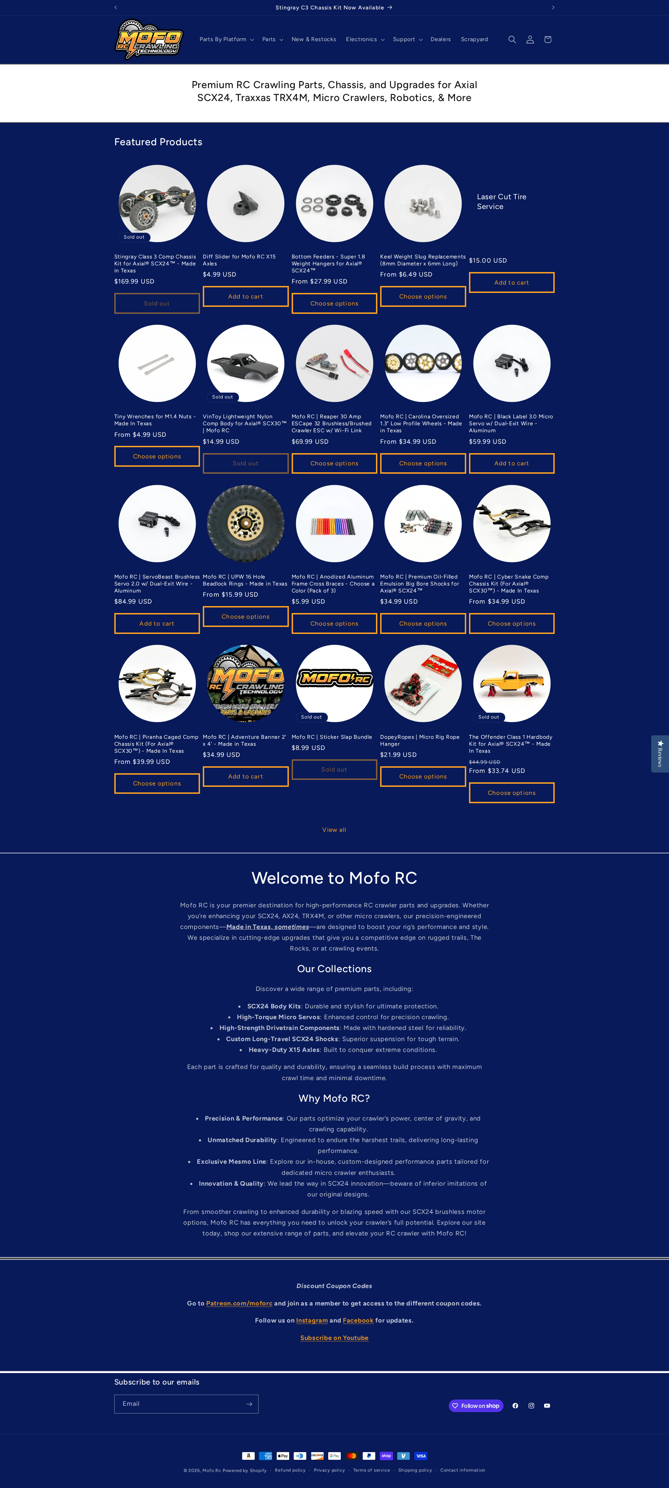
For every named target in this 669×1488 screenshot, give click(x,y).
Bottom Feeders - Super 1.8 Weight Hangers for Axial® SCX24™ (329, 263)
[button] (226, 39)
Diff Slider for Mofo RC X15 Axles (239, 260)
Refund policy (290, 1470)
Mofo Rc (211, 1470)
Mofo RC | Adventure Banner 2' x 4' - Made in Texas (244, 740)
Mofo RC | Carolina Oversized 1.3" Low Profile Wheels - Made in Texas (421, 423)
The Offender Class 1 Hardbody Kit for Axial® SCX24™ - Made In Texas (511, 744)
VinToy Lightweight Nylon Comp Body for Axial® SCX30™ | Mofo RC (245, 423)
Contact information (462, 1470)
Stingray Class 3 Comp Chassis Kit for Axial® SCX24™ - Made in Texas (155, 263)
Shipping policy (415, 1470)
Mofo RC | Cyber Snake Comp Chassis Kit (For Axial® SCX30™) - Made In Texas (509, 583)
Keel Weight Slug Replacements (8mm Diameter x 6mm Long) (423, 260)
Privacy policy (329, 1470)
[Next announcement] (553, 7)
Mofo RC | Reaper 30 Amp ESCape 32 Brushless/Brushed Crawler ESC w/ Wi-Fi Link (332, 423)
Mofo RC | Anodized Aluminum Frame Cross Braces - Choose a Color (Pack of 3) (333, 583)
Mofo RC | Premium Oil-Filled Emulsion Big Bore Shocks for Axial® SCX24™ (419, 583)
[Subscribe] (249, 1404)
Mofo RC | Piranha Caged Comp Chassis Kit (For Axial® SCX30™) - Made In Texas (156, 744)
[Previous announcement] (115, 7)
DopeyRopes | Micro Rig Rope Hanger (420, 740)
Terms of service (371, 1470)
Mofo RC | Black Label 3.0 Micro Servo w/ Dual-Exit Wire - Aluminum (511, 423)
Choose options (334, 303)
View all (334, 829)
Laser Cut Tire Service (502, 201)
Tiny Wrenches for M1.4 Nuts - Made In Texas (155, 420)
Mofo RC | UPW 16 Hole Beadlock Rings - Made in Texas (245, 580)
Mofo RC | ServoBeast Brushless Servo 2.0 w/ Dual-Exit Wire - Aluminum (157, 583)
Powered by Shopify (245, 1470)
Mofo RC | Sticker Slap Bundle (332, 737)
